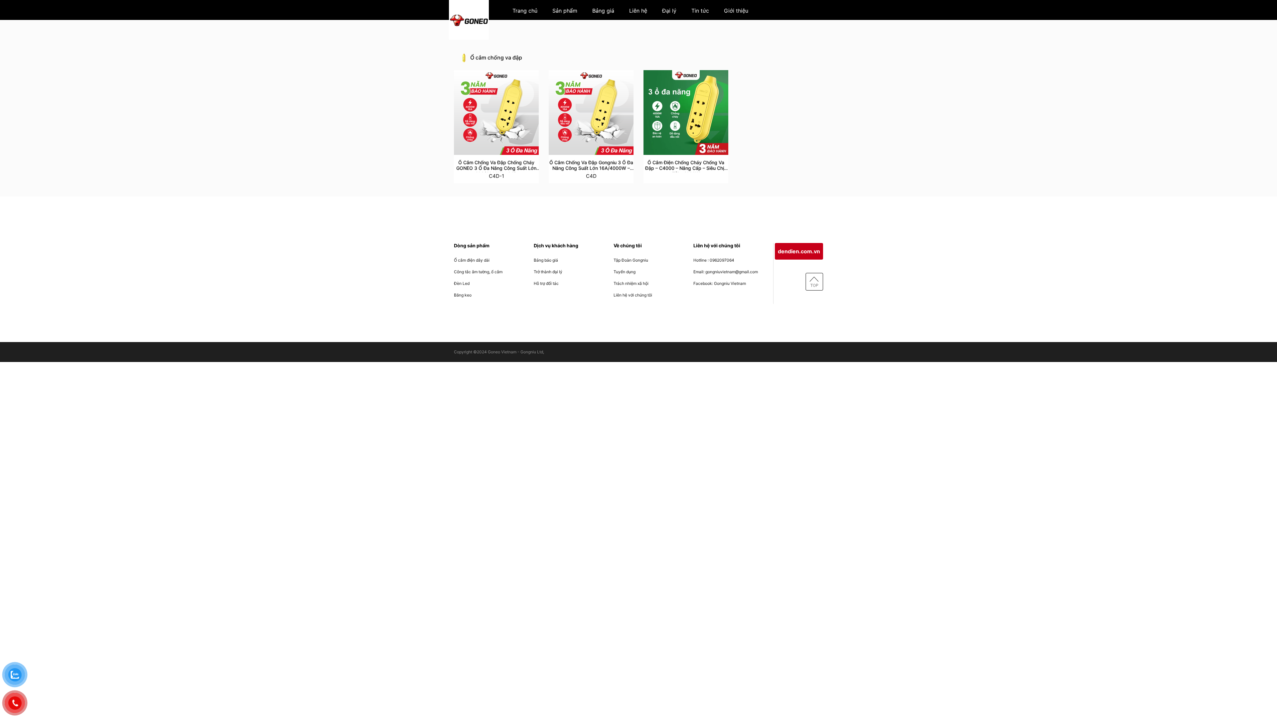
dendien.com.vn (799, 251)
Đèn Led (462, 283)
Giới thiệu (736, 10)
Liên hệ (638, 10)
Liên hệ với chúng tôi (633, 295)
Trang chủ (524, 10)
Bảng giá (603, 10)
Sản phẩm (564, 10)
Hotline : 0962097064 (713, 260)
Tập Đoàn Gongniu (631, 260)
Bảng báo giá (546, 260)
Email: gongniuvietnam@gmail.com (725, 271)
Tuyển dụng (625, 271)
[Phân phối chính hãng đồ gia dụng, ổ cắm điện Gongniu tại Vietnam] (469, 20)
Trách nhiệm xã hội (631, 283)
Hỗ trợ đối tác (546, 283)
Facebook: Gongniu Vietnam (719, 283)
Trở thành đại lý (548, 271)
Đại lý (669, 10)
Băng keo (463, 295)
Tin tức (700, 10)
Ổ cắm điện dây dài (472, 260)
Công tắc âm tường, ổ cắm (478, 271)
